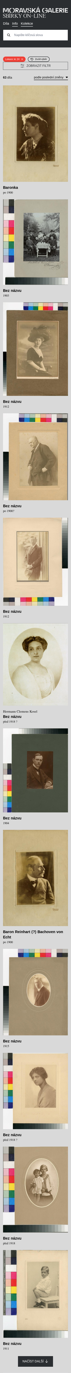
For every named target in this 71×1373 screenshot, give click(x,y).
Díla (6, 23)
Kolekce (27, 23)
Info (15, 23)
